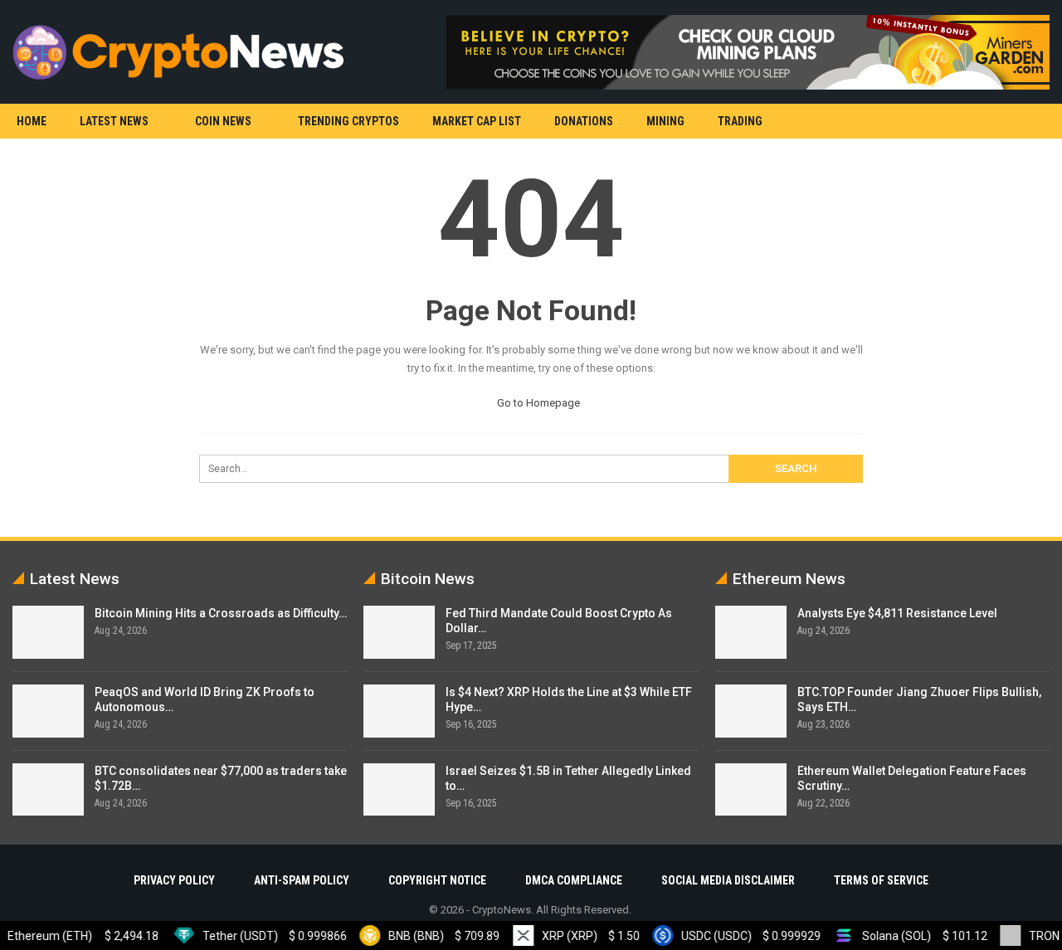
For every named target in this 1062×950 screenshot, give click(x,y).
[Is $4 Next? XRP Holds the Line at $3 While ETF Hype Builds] (399, 711)
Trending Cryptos (348, 121)
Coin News (223, 121)
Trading (740, 121)
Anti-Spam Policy (301, 880)
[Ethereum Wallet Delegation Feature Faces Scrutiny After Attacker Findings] (751, 789)
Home (31, 121)
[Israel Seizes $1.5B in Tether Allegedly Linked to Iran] (399, 789)
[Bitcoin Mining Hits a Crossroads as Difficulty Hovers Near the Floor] (48, 632)
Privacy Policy (174, 880)
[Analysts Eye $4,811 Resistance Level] (751, 632)
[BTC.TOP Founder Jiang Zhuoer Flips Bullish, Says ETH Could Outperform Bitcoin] (751, 711)
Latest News (114, 121)
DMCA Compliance (573, 880)
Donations (583, 121)
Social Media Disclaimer (728, 880)
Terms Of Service (881, 880)
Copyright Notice (437, 880)
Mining (665, 121)
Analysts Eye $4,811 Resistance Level (897, 613)
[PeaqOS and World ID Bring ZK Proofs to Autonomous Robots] (48, 711)
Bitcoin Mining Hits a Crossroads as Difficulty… (221, 613)
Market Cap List (476, 121)
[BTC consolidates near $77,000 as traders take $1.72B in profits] (48, 789)
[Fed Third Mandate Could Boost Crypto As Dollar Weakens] (399, 632)
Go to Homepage (537, 403)
